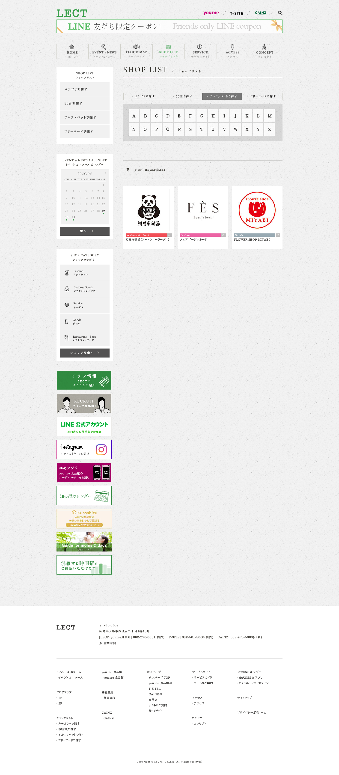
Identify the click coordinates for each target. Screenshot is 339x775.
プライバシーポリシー (250, 712)
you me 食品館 (112, 672)
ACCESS (233, 51)
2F (60, 703)
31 (73, 217)
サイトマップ (244, 697)
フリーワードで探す (85, 131)
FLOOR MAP (136, 51)
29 (103, 211)
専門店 (153, 699)
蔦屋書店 (107, 692)
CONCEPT (265, 51)
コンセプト (198, 718)
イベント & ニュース (68, 672)
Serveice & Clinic (85, 305)
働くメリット (155, 710)
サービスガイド (201, 672)
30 (66, 217)
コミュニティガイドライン (254, 683)
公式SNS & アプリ (249, 672)
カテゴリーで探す (69, 723)
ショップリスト (64, 718)
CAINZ (107, 712)
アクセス (197, 697)
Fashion (85, 273)
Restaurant (85, 338)
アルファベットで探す (85, 117)
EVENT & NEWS (104, 51)
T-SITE (154, 688)
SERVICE (201, 51)
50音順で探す (67, 729)
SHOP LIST (168, 51)
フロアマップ (64, 692)
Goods (85, 322)
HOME (72, 51)
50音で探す (85, 103)
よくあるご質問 (158, 705)
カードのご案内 (203, 683)
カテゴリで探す (85, 89)
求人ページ (154, 672)
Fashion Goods (85, 289)
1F (60, 697)
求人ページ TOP (159, 677)
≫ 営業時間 (107, 643)
